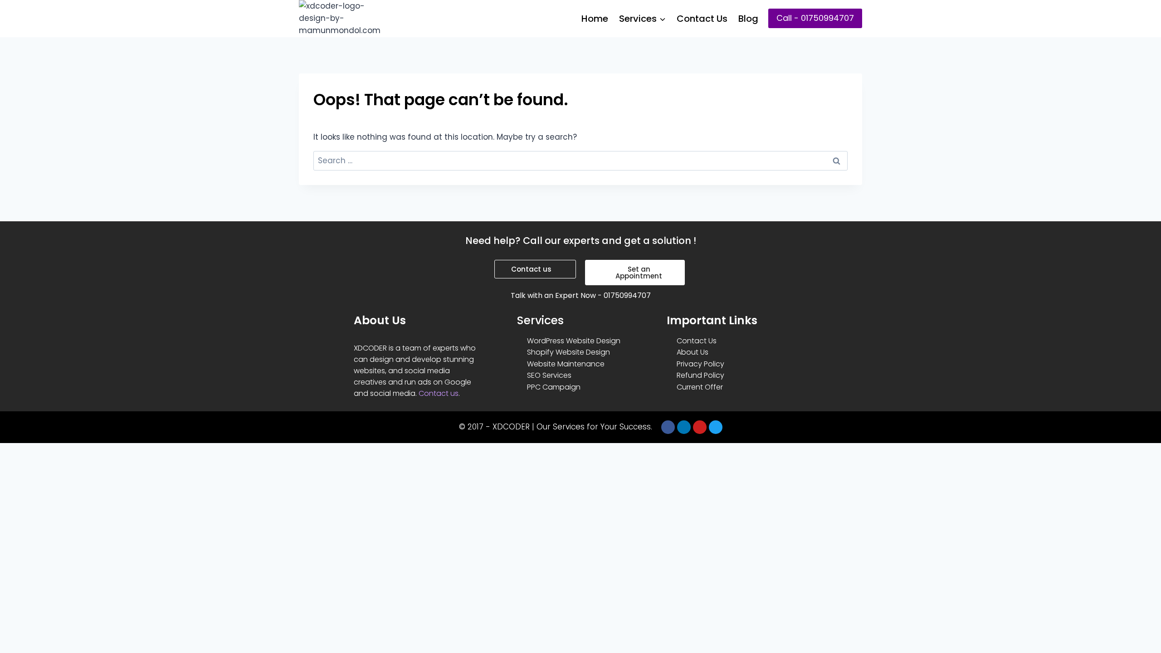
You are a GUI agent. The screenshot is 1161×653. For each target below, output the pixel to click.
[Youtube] (700, 427)
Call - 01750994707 (815, 18)
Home (594, 18)
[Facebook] (668, 427)
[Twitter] (715, 427)
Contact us (439, 393)
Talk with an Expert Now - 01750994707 (581, 295)
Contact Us (702, 18)
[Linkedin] (684, 427)
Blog (748, 18)
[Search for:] (580, 160)
